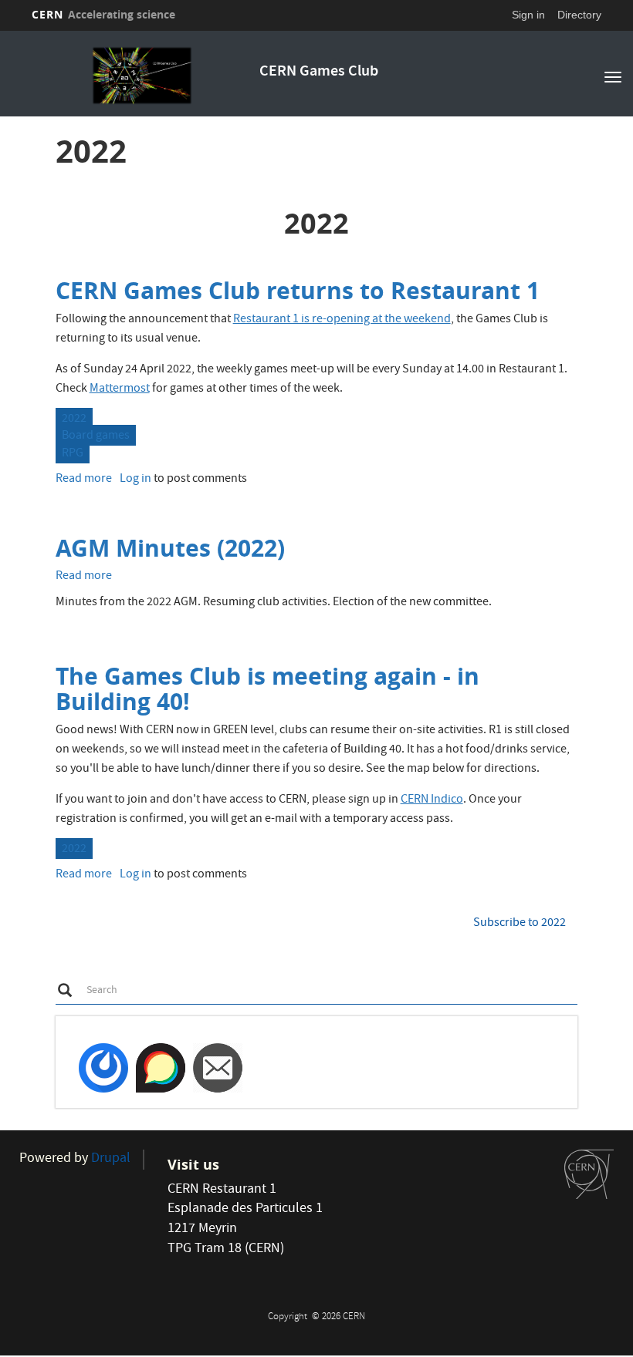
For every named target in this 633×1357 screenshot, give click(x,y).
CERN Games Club (318, 72)
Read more (84, 479)
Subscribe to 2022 (519, 923)
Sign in (528, 14)
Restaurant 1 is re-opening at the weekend (342, 320)
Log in (135, 479)
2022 (74, 419)
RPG (72, 454)
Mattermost (120, 389)
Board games (96, 436)
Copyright (289, 1317)
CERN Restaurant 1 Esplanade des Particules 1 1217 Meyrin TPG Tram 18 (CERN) (245, 1220)
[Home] (142, 75)
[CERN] (589, 1174)
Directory (579, 14)
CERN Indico (432, 800)
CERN (103, 14)
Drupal (110, 1159)
